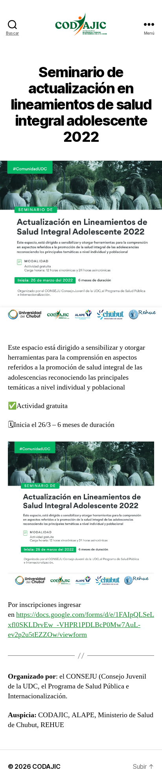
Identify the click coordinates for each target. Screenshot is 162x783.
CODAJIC (46, 766)
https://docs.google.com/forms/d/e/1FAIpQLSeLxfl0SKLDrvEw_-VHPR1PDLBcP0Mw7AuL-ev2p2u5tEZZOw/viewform (81, 624)
